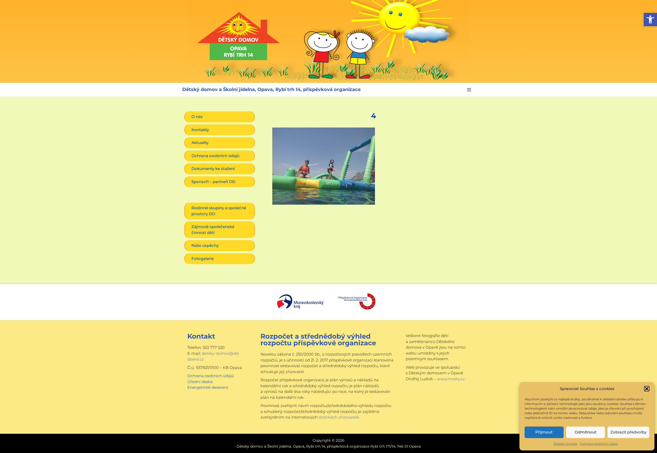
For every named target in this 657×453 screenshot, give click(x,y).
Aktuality (199, 142)
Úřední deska (200, 381)
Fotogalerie (202, 258)
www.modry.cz (451, 378)
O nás (197, 116)
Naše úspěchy (205, 245)
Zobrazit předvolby (628, 432)
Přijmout (544, 432)
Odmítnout (585, 432)
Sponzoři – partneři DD (213, 181)
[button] (650, 19)
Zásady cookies (565, 444)
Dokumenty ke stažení (213, 168)
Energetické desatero (207, 387)
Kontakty (200, 129)
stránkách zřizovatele (339, 417)
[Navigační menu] (469, 90)
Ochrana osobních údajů (599, 444)
